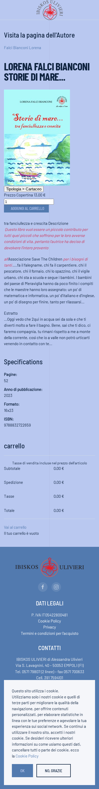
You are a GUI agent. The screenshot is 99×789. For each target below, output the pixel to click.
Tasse (9, 496)
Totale (9, 510)
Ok (22, 770)
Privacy (49, 627)
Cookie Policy (49, 621)
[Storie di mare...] (37, 136)
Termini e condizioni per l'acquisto (49, 633)
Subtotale (12, 468)
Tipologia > (23, 189)
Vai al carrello (15, 527)
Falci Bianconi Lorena (22, 47)
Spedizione (13, 482)
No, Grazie (53, 770)
